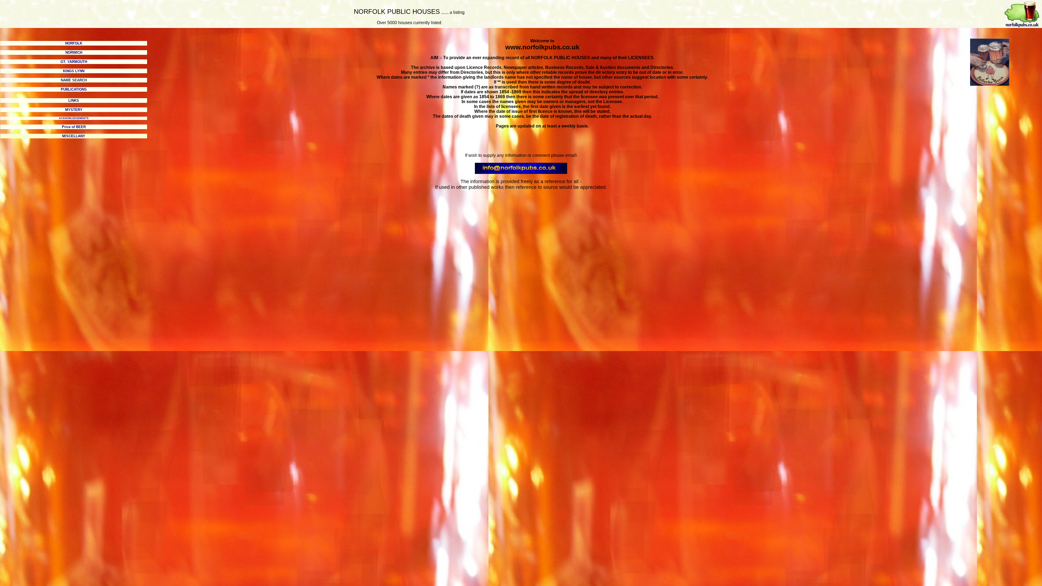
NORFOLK (73, 43)
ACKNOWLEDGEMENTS (73, 118)
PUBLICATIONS (74, 89)
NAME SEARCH (74, 80)
